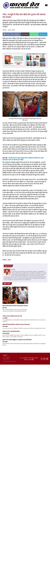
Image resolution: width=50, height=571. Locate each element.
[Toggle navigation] (46, 5)
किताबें (30, 359)
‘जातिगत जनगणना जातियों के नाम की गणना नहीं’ (12, 316)
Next (23, 60)
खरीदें (33, 359)
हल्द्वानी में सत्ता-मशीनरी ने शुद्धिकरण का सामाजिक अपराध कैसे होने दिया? (17, 339)
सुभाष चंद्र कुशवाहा (6, 333)
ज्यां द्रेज (4, 30)
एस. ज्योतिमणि (5, 318)
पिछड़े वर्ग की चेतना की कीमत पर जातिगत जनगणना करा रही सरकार (16, 324)
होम (20, 358)
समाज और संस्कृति (31, 358)
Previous (4, 60)
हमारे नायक (26, 359)
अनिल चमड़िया (5, 326)
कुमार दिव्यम (5, 307)
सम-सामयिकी (25, 358)
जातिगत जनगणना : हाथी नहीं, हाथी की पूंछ (11, 331)
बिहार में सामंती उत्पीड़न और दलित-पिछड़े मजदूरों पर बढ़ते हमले (15, 305)
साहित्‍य (36, 358)
